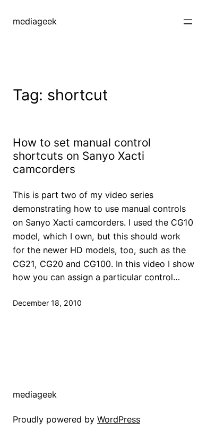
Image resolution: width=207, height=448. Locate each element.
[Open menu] (188, 21)
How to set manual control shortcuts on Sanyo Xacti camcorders (82, 156)
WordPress (118, 419)
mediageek (35, 21)
